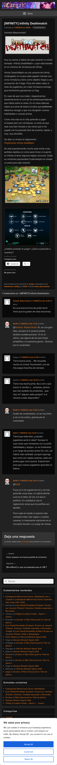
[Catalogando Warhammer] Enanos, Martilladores (25, 688)
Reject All (28, 759)
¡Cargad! (9, 717)
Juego (31, 284)
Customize (28, 751)
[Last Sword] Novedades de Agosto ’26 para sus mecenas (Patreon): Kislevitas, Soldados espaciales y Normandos (29, 608)
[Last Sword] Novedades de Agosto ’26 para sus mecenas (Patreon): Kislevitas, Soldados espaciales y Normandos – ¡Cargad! (29, 628)
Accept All (28, 744)
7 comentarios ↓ (39, 27)
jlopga (8, 671)
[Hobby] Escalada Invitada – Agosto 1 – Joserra (25, 703)
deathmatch (9, 286)
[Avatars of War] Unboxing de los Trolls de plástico (26, 697)
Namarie (9, 654)
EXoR (28, 27)
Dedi (15, 433)
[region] (28, 741)
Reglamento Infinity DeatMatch (19, 142)
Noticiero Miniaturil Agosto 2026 (33, 637)
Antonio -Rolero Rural (21, 301)
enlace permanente (42, 286)
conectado (25, 541)
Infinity (17, 286)
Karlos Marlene (12, 637)
